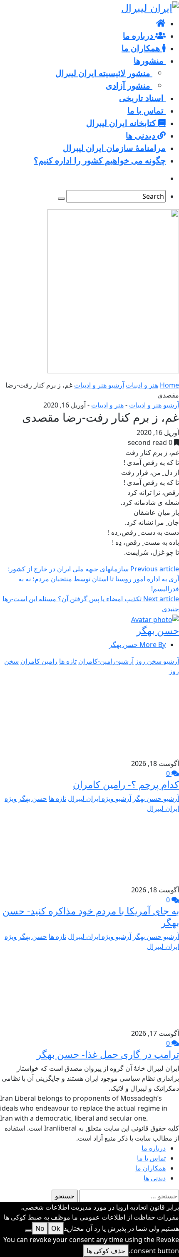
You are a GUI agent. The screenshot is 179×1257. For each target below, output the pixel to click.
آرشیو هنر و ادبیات (99, 385)
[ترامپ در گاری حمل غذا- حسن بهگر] (138, 989)
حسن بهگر (158, 630)
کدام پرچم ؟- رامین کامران (126, 784)
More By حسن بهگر (137, 644)
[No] (28, 1231)
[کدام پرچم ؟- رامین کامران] (94, 716)
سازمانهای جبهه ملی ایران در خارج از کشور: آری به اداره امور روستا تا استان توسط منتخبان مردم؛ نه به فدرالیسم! (93, 578)
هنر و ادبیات (142, 385)
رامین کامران (38, 661)
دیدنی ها (155, 1178)
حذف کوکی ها (106, 1250)
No (40, 1228)
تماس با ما (151, 1158)
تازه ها (68, 661)
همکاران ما (150, 1168)
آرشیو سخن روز (157, 661)
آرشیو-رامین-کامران (106, 661)
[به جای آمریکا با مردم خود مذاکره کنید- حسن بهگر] (129, 848)
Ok (55, 1228)
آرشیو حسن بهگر (156, 798)
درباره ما (154, 1148)
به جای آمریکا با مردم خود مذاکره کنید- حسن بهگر (90, 916)
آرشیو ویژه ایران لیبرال (99, 798)
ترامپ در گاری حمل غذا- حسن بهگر (108, 1054)
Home (169, 385)
